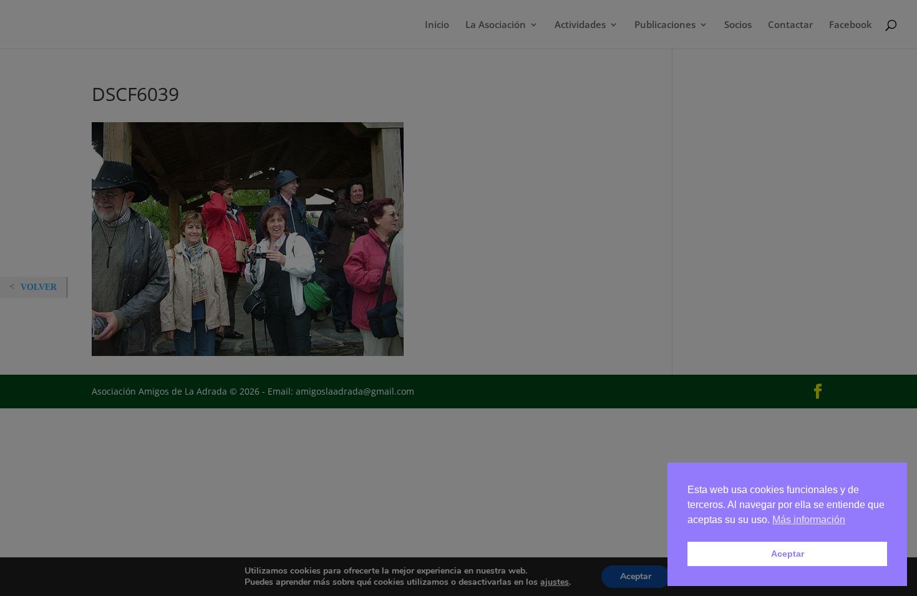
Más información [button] (808, 519)
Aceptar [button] (787, 554)
